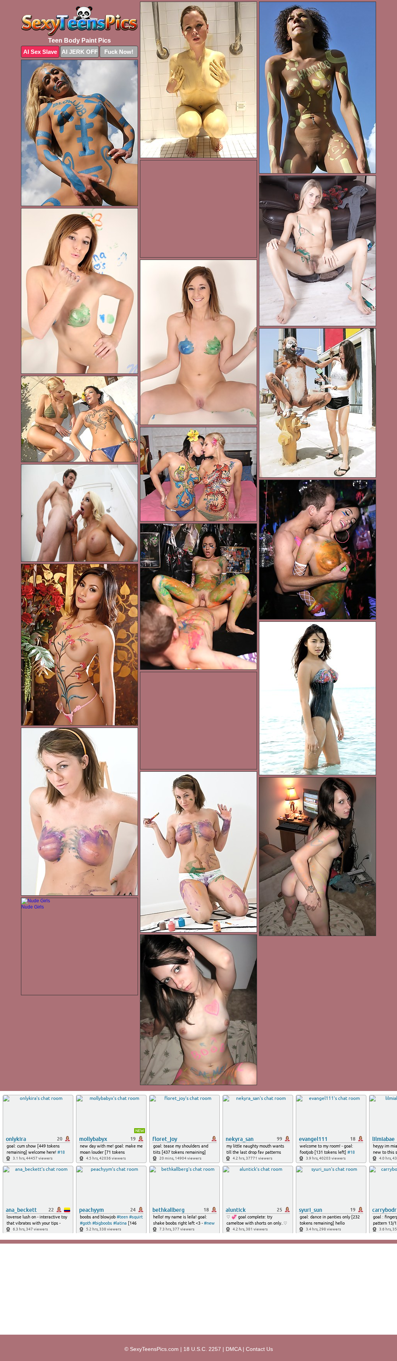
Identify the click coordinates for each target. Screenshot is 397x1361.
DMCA (233, 1349)
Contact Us (259, 1349)
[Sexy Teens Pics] (79, 21)
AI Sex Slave (40, 51)
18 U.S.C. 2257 (202, 1349)
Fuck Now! (118, 51)
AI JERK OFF (80, 51)
